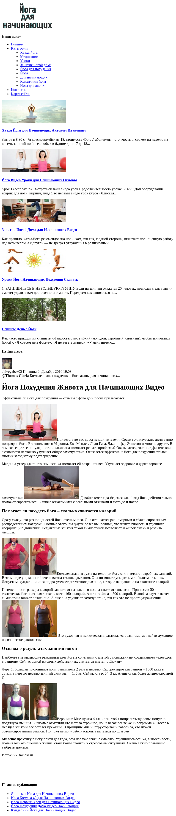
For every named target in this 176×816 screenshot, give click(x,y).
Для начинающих (33, 77)
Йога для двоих (32, 85)
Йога (24, 73)
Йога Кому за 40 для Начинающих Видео (43, 798)
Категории (19, 48)
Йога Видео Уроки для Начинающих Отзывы (39, 180)
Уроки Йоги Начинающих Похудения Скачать (40, 279)
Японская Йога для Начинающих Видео (42, 794)
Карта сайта (20, 94)
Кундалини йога (33, 81)
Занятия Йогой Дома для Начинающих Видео (39, 230)
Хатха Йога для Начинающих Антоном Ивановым (44, 130)
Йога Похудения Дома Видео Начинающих (45, 806)
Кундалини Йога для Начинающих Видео (43, 810)
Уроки (25, 61)
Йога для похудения (35, 69)
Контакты (18, 90)
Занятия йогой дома (35, 65)
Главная (17, 44)
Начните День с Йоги (19, 329)
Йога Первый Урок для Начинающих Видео (45, 802)
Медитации (29, 57)
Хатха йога (29, 52)
